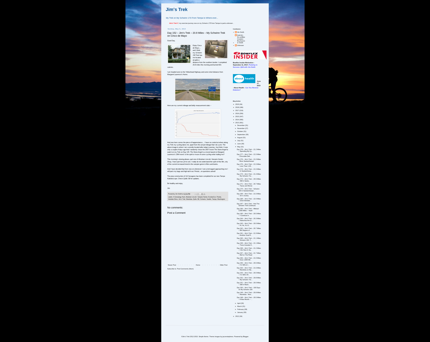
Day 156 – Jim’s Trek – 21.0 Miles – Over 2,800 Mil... (249, 259)
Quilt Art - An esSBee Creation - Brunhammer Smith (241, 39)
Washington (221, 199)
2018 (237, 107)
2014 (237, 119)
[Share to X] (200, 194)
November (241, 128)
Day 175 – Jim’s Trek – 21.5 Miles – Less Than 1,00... (249, 165)
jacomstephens (228, 336)
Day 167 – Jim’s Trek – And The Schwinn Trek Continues (248, 204)
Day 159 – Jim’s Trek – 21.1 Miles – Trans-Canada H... (249, 244)
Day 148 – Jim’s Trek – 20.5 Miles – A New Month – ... (249, 298)
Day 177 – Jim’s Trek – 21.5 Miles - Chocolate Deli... (249, 155)
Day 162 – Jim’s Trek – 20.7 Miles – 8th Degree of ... (249, 229)
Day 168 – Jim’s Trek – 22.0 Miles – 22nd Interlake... (249, 200)
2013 (237, 123)
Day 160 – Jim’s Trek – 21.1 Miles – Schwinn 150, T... (249, 239)
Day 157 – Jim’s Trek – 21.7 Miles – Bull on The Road (249, 254)
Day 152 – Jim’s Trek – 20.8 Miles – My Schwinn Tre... (249, 279)
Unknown (240, 45)
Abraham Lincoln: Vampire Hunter (196, 197)
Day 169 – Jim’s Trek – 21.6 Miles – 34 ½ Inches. (249, 195)
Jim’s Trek (181, 199)
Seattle (209, 199)
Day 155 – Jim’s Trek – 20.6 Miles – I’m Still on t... (249, 264)
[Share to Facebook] (202, 194)
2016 (237, 113)
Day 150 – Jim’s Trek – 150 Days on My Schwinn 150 (248, 288)
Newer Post (172, 265)
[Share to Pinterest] (204, 194)
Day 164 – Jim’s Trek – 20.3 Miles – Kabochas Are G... (249, 219)
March (239, 306)
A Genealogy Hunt (179, 197)
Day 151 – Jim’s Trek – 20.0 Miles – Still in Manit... (249, 283)
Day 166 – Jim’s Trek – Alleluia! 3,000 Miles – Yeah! (248, 209)
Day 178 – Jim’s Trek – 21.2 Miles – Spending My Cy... (249, 150)
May (239, 147)
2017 (237, 110)
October (240, 131)
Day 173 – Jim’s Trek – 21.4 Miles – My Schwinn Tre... (249, 175)
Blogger (245, 336)
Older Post (223, 265)
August (240, 137)
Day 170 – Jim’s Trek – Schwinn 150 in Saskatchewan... (248, 190)
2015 (237, 116)
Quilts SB (186, 179)
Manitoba (189, 199)
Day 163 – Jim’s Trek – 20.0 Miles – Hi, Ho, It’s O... (249, 224)
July (239, 140)
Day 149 (186, 152)
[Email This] (196, 194)
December (241, 125)
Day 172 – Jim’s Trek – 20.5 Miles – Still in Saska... (249, 180)
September (241, 134)
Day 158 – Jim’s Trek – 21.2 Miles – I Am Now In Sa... (249, 249)
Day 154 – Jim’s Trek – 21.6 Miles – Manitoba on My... (249, 269)
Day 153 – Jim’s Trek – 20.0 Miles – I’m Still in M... (249, 274)
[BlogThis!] (198, 194)
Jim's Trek (176, 9)
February (240, 309)
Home (198, 265)
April (239, 303)
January (240, 312)
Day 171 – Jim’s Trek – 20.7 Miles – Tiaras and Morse (249, 185)
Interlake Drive (173, 199)
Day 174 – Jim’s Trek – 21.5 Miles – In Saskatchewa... (249, 170)
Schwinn (203, 199)
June (239, 144)
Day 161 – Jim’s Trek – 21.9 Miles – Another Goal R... (249, 234)
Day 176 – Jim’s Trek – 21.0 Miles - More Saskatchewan (249, 160)
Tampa (214, 199)
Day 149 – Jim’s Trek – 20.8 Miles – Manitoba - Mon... (249, 293)
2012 (237, 316)
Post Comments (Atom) (185, 269)
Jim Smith (240, 32)
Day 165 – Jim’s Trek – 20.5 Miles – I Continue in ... (249, 214)
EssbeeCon (212, 197)
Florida (219, 197)
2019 (237, 104)
